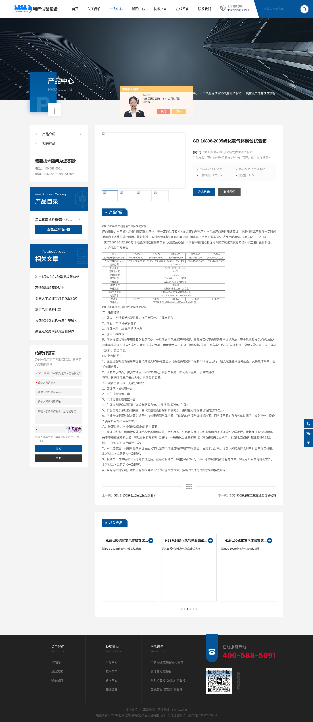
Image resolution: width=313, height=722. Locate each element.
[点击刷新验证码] (74, 429)
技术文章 (160, 9)
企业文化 (57, 671)
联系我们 (204, 9)
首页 (75, 9)
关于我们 (94, 9)
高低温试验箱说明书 (49, 288)
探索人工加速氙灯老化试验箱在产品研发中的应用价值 (58, 299)
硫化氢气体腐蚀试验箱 (260, 93)
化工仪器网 (147, 709)
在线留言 (182, 9)
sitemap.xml (179, 709)
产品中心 (116, 9)
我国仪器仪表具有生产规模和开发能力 (58, 320)
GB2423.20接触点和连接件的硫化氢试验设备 (248, 540)
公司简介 (57, 662)
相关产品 (48, 143)
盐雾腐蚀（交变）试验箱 (166, 689)
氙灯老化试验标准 (48, 309)
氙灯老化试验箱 (161, 671)
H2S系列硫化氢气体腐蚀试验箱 (128, 540)
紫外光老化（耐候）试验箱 (168, 680)
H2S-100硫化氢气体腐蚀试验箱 (188, 540)
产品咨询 (204, 191)
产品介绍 (48, 134)
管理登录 (163, 709)
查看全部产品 (56, 229)
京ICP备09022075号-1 (202, 715)
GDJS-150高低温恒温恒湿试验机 (135, 495)
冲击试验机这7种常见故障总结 (57, 277)
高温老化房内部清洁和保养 (54, 331)
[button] (182, 609)
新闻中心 (138, 9)
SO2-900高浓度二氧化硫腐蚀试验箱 (253, 495)
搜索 (304, 9)
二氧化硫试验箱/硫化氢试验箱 (222, 93)
